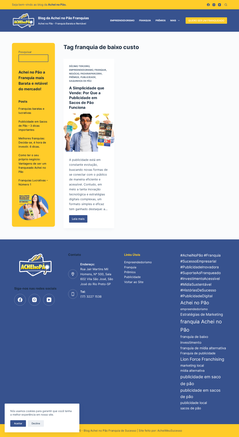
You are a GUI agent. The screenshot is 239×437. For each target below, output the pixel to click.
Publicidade (88, 77)
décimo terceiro (79, 66)
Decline (36, 423)
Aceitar (18, 423)
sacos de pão (190, 408)
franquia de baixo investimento (194, 339)
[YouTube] (219, 4)
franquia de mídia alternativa (203, 348)
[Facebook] (208, 4)
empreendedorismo (194, 309)
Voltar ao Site (133, 282)
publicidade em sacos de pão (200, 393)
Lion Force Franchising (202, 359)
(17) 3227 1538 (91, 296)
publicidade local (193, 403)
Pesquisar (25, 52)
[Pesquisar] (226, 5)
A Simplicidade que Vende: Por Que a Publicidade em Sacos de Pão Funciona (86, 98)
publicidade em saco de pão (200, 380)
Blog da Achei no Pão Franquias (63, 18)
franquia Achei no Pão (201, 326)
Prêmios (161, 20)
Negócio (74, 73)
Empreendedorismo (122, 20)
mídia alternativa (192, 370)
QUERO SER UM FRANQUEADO (206, 20)
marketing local (192, 365)
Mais (173, 20)
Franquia (145, 20)
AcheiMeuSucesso (169, 430)
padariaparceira (91, 73)
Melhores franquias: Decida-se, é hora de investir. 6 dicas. (32, 142)
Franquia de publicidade (197, 353)
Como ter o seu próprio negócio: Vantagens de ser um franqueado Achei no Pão (32, 164)
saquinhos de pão (80, 80)
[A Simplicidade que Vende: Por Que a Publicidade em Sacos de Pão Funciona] (88, 133)
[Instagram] (213, 4)
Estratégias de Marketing (201, 314)
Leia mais (79, 220)
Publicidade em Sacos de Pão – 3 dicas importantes (32, 126)
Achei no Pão (194, 302)
